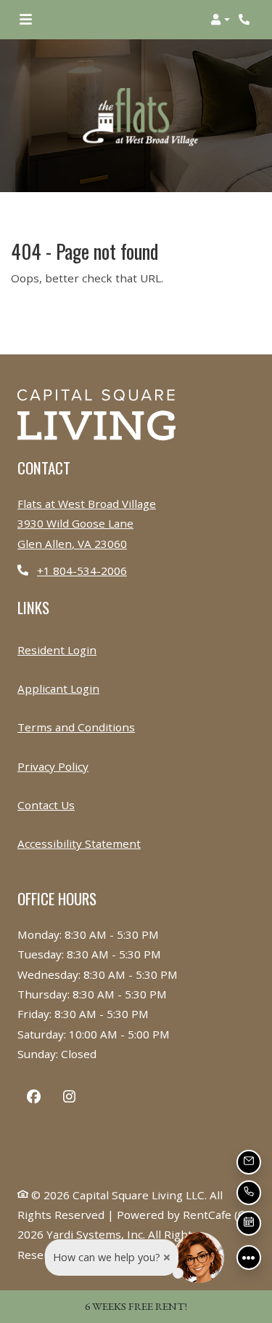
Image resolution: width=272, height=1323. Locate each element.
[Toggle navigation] (26, 19)
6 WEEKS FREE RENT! (136, 1306)
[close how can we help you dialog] (167, 1257)
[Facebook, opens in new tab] (33, 1098)
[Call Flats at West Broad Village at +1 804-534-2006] (246, 19)
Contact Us (46, 805)
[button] (220, 19)
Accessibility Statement (79, 843)
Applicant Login (58, 688)
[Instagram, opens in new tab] (69, 1098)
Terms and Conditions (76, 726)
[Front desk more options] (248, 1257)
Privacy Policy (52, 766)
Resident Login (56, 649)
